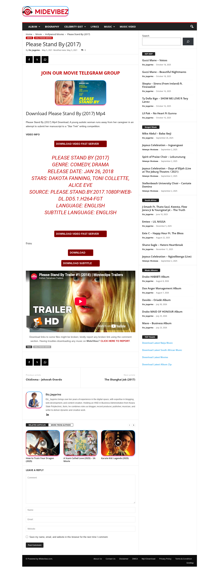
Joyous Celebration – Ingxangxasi (162, 145)
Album (32, 26)
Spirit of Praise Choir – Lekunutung (163, 156)
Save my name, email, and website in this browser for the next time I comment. (68, 537)
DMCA (135, 558)
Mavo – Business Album (156, 323)
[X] (37, 59)
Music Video (128, 26)
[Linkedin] (48, 415)
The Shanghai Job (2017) (120, 379)
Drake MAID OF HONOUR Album (162, 311)
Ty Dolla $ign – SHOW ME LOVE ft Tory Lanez (165, 100)
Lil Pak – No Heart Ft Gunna (159, 113)
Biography (52, 26)
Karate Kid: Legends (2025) (115, 458)
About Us (98, 558)
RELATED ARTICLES (37, 425)
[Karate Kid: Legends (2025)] (118, 443)
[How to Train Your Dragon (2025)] (43, 443)
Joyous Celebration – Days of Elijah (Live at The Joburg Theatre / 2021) (166, 170)
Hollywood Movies (54, 34)
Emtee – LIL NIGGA (153, 221)
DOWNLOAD (77, 252)
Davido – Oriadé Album (156, 300)
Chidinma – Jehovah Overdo (44, 379)
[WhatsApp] (45, 59)
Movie (38, 34)
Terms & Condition (183, 558)
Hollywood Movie (42, 347)
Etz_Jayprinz (34, 50)
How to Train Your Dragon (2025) (40, 460)
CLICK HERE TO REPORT (115, 341)
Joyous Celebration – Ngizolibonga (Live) (166, 256)
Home (29, 34)
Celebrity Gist (73, 26)
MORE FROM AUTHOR (61, 425)
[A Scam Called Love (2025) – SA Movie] (80, 443)
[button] (192, 26)
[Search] (188, 41)
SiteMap (190, 562)
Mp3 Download (148, 558)
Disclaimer (123, 558)
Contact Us (110, 558)
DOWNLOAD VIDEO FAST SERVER (77, 143)
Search (145, 36)
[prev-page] (129, 425)
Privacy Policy (165, 558)
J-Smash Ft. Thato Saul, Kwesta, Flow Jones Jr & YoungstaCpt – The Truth (164, 208)
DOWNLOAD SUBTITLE (77, 263)
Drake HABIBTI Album (155, 276)
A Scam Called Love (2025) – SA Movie (79, 460)
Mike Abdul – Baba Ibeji (156, 133)
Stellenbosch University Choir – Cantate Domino (166, 185)
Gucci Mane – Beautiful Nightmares (164, 72)
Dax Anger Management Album (161, 288)
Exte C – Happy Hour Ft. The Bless (162, 233)
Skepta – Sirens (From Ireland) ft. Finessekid (162, 85)
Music (108, 26)
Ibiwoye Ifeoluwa (150, 149)
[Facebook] (29, 59)
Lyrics (95, 26)
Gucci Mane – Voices (154, 60)
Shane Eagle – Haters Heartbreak (162, 245)
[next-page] (133, 425)
